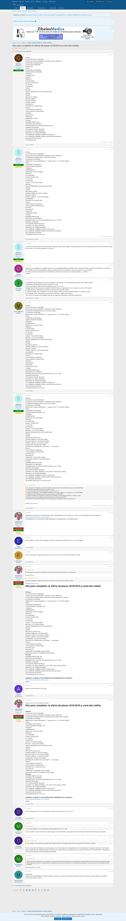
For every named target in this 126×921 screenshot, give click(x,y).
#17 (112, 855)
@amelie (32, 703)
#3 (112, 243)
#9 (112, 537)
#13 (112, 700)
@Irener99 (33, 503)
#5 (112, 279)
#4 (112, 265)
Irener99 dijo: (29, 485)
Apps (46, 1)
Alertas (16, 1)
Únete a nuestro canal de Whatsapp (23, 21)
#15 (112, 823)
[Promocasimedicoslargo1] (53, 39)
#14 (112, 808)
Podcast (53, 1)
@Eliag (32, 575)
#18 (112, 871)
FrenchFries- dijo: (30, 578)
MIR (28, 1)
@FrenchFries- (34, 583)
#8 (112, 512)
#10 (112, 552)
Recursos (61, 8)
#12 (112, 685)
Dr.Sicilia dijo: (29, 826)
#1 (112, 54)
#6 (112, 302)
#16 (112, 837)
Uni (23, 1)
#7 (112, 395)
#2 (112, 149)
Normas (14, 11)
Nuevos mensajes (22, 11)
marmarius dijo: (30, 840)
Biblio (39, 1)
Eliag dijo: (28, 569)
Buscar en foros (32, 11)
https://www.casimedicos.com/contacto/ (37, 517)
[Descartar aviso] (112, 15)
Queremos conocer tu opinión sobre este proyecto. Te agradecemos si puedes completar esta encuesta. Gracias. (59, 15)
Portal (15, 8)
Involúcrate (52, 8)
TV (33, 1)
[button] (18, 8)
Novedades (30, 8)
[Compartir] (110, 55)
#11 (112, 566)
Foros (23, 8)
